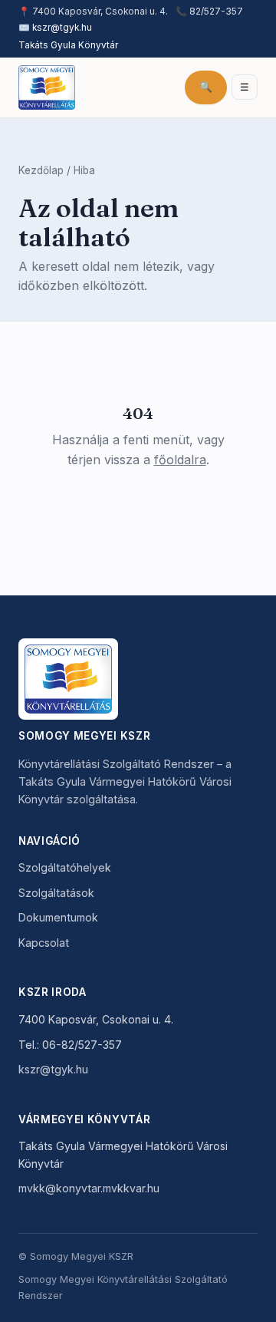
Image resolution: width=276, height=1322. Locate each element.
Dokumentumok (58, 917)
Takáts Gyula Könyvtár (68, 45)
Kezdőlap (41, 170)
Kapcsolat (43, 942)
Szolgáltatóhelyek (64, 867)
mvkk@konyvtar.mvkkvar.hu (88, 1188)
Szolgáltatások (56, 892)
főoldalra (180, 459)
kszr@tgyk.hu (62, 27)
